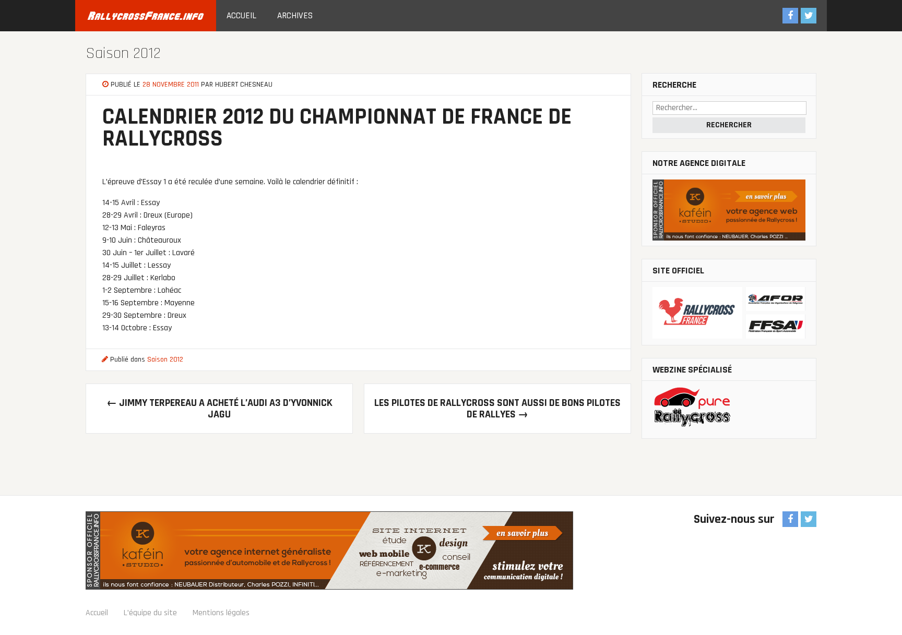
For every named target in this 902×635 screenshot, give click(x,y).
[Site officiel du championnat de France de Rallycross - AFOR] (728, 313)
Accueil (241, 15)
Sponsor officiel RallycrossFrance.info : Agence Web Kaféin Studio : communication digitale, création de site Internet (329, 550)
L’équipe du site (150, 612)
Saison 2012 (123, 53)
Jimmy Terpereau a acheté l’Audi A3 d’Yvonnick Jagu (219, 408)
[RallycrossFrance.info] (145, 15)
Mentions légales (221, 612)
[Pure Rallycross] (728, 409)
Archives (295, 15)
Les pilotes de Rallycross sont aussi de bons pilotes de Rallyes (497, 408)
